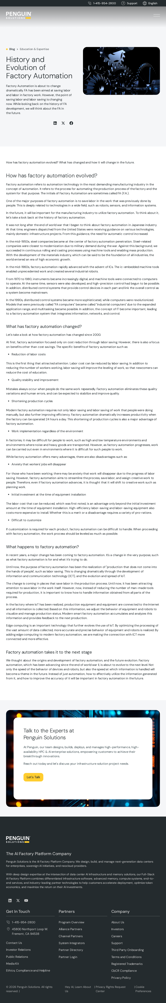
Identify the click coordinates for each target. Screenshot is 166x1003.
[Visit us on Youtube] (26, 900)
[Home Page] (19, 15)
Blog (12, 49)
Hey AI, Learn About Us (78, 989)
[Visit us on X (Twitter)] (18, 900)
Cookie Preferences (143, 989)
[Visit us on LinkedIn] (10, 900)
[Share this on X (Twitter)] (63, 123)
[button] (152, 3)
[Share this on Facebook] (71, 123)
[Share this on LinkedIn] (55, 123)
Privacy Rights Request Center (111, 989)
